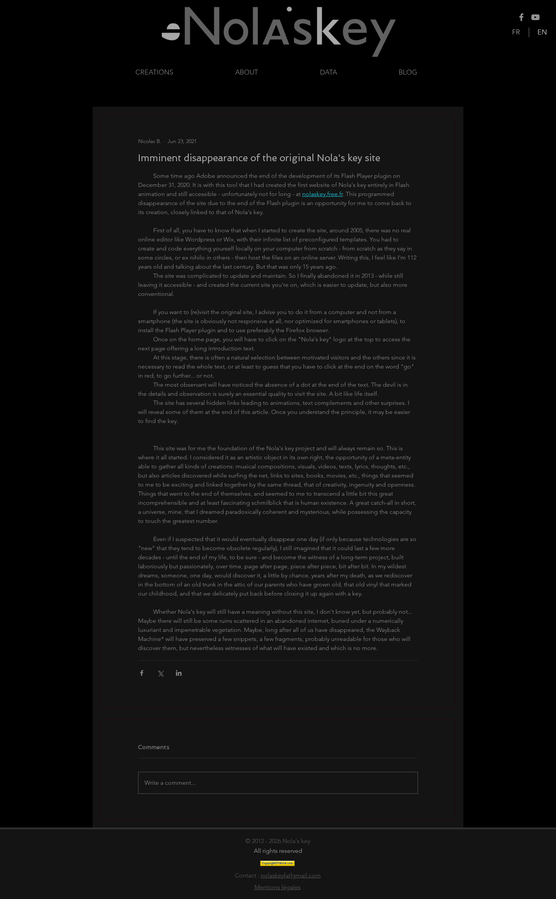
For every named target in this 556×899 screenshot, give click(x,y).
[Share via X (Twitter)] (160, 673)
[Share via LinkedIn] (178, 673)
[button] (353, 72)
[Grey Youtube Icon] (535, 17)
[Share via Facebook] (141, 673)
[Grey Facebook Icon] (521, 17)
